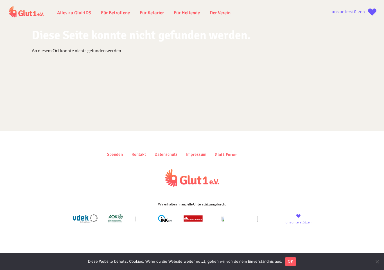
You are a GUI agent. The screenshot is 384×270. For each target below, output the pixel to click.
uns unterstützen (348, 11)
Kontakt (139, 154)
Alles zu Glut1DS (74, 13)
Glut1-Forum (226, 154)
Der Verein (220, 13)
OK (290, 261)
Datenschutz (166, 154)
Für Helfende (187, 13)
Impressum (196, 154)
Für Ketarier (152, 13)
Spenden (115, 154)
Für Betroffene (115, 13)
